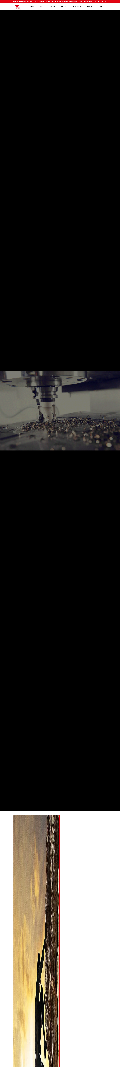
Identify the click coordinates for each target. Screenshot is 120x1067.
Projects (89, 6)
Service (52, 6)
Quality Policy (76, 6)
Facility (63, 6)
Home (32, 6)
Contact (101, 6)
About (42, 6)
